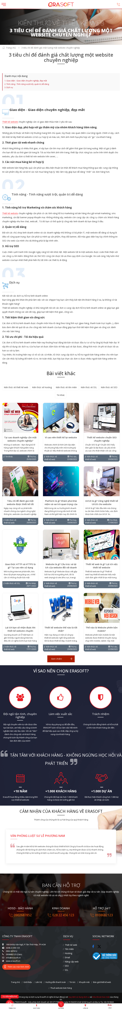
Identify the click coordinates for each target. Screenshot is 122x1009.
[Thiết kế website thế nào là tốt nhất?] (61, 608)
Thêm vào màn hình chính (18, 967)
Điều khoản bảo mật (100, 997)
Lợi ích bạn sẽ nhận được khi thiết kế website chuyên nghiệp (20, 631)
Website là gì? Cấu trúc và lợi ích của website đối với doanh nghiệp (61, 567)
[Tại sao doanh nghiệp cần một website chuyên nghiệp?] (20, 418)
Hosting (68, 953)
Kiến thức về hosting (42, 387)
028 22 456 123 (63, 915)
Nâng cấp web (72, 961)
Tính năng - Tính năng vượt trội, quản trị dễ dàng (27, 84)
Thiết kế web (71, 944)
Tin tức (72, 982)
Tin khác (61, 395)
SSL (66, 970)
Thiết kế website (10, 121)
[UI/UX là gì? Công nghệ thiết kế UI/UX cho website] (102, 481)
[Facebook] (94, 945)
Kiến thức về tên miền (66, 387)
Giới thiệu (28, 982)
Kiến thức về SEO (109, 387)
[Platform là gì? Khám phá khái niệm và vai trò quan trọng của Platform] (61, 481)
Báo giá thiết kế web (102, 982)
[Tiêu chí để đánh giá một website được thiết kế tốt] (20, 481)
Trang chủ (11, 47)
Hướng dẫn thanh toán (56, 982)
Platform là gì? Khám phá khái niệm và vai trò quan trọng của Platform (61, 504)
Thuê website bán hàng (61, 988)
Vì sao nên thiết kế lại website (61, 437)
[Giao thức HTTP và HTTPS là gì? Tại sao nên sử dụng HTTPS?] (20, 545)
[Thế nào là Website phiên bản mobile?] (102, 608)
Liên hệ (39, 982)
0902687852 (23, 915)
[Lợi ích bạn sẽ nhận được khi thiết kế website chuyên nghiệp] (20, 608)
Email (67, 957)
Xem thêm (56, 658)
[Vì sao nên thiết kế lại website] (61, 418)
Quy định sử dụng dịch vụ (78, 997)
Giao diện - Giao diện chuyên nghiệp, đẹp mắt (26, 80)
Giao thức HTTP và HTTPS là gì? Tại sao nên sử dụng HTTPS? (20, 567)
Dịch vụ (9, 87)
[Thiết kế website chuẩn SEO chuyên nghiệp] (102, 418)
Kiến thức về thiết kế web (16, 387)
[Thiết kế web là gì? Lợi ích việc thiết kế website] (102, 545)
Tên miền (69, 949)
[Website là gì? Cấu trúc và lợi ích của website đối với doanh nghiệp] (61, 545)
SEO (67, 965)
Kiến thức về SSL (89, 387)
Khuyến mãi (84, 982)
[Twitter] (100, 947)
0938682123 (104, 915)
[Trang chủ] (61, 3)
